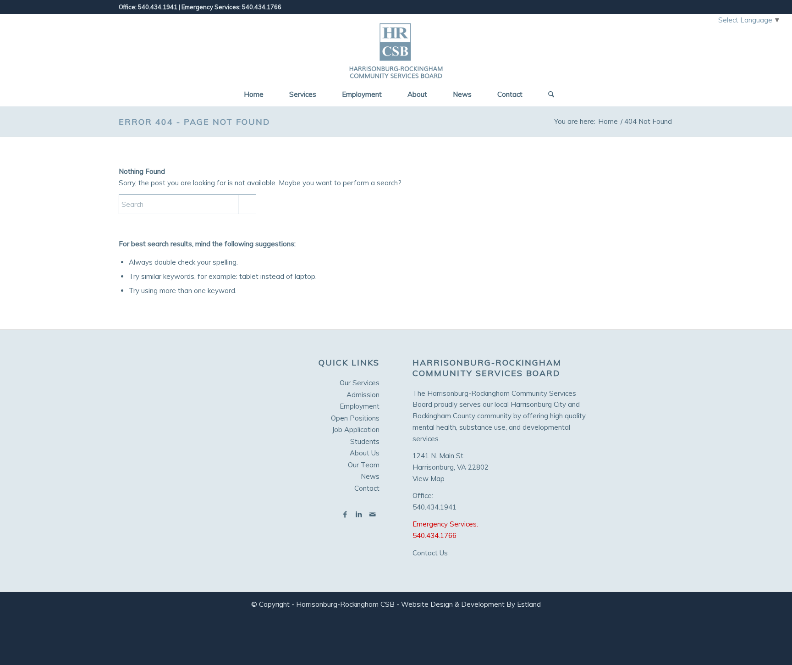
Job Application (356, 429)
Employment (360, 406)
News (370, 476)
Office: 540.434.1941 (148, 7)
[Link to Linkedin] (359, 514)
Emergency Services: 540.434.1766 (231, 7)
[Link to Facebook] (345, 514)
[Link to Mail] (373, 514)
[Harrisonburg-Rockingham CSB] (396, 48)
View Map (428, 478)
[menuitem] (254, 94)
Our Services (360, 382)
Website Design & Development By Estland (471, 604)
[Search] (548, 94)
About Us (365, 453)
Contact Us (430, 553)
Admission (363, 394)
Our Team (364, 464)
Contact (367, 488)
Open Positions (355, 418)
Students (365, 441)
